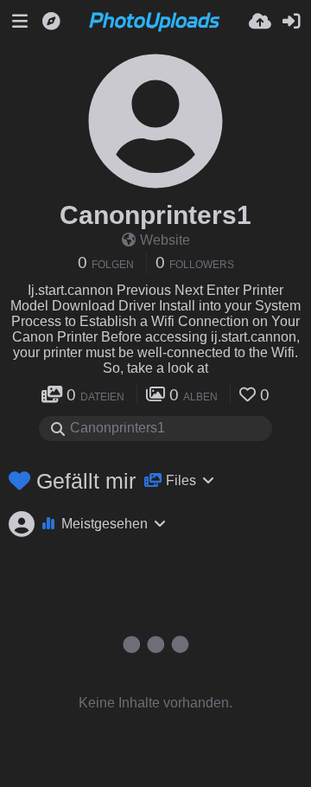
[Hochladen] (260, 21)
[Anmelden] (291, 21)
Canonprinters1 (155, 215)
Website (165, 240)
